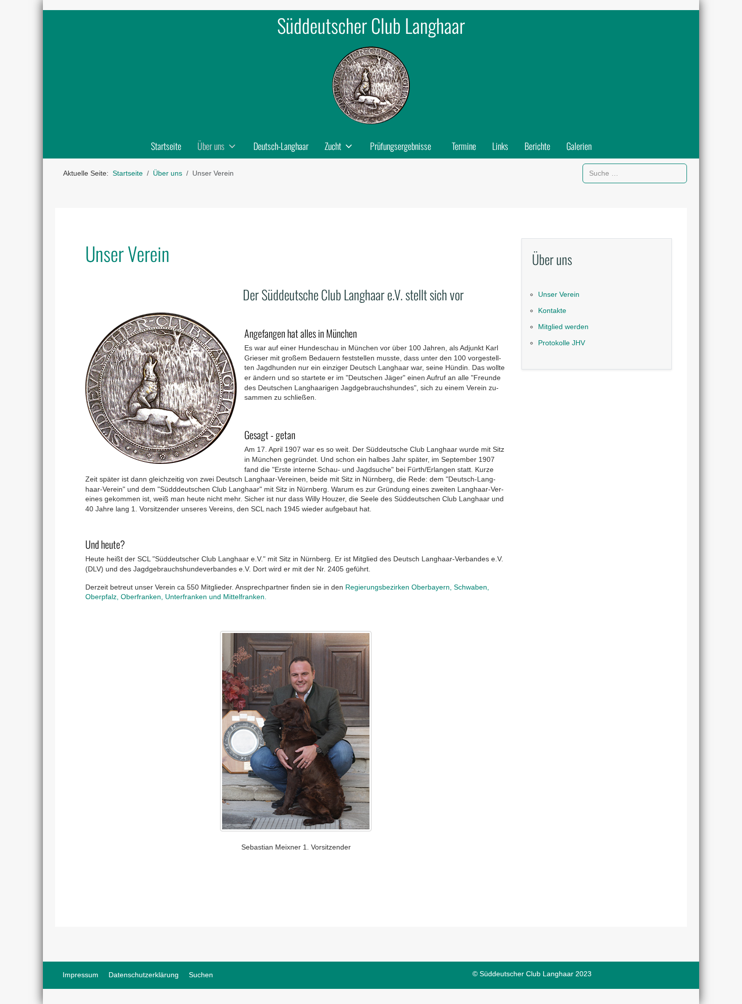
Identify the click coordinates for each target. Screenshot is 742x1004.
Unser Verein (558, 294)
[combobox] (634, 173)
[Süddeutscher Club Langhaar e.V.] (371, 85)
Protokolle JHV (561, 343)
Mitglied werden (563, 327)
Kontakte (552, 310)
